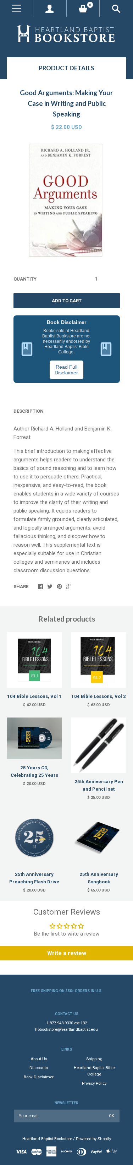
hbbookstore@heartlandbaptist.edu (66, 1029)
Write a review (66, 953)
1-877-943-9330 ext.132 (66, 1023)
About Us (39, 1059)
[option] (66, 201)
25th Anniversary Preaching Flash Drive (34, 878)
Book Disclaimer (39, 1077)
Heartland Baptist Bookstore (47, 1139)
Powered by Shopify (93, 1139)
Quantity (25, 279)
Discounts (38, 1068)
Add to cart (67, 300)
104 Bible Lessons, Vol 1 (34, 696)
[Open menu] (16, 8)
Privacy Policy (94, 1083)
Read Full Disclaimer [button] (66, 369)
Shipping (94, 1059)
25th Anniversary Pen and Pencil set (98, 785)
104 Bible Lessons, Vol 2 (98, 696)
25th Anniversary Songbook (98, 878)
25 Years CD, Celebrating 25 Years (34, 771)
